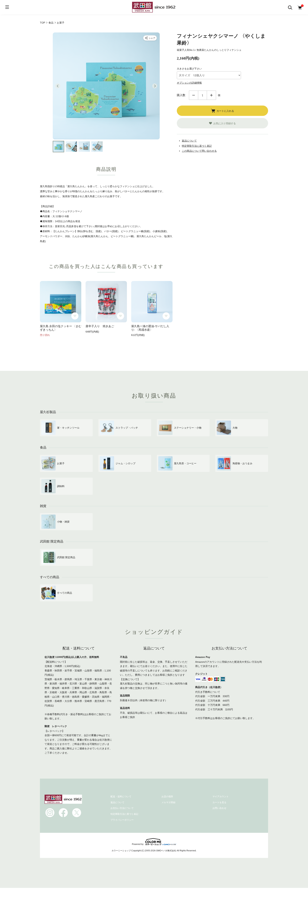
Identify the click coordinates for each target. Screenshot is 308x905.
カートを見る (219, 802)
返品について (189, 140)
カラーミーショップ (121, 850)
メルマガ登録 (168, 802)
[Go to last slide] (57, 85)
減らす (193, 95)
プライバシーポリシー (122, 820)
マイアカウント (220, 796)
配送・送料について (121, 796)
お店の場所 (167, 796)
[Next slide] (154, 85)
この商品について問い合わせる (199, 150)
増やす (211, 95)
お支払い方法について (122, 808)
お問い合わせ (219, 808)
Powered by (137, 844)
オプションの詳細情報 (189, 82)
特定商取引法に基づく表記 (197, 145)
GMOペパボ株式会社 (166, 850)
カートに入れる (225, 111)
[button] (58, 146)
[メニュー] (7, 7)
